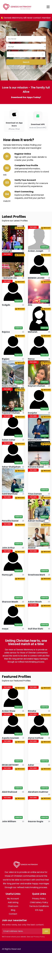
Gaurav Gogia (35, 821)
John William (9, 821)
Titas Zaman (35, 493)
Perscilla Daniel (10, 520)
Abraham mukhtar (38, 791)
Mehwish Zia (10, 277)
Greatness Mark (36, 574)
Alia (30, 304)
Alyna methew (35, 737)
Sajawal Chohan (11, 412)
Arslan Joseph (35, 250)
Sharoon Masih (10, 601)
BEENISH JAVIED (36, 277)
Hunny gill (7, 574)
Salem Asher (8, 439)
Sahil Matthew (10, 493)
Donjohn (32, 412)
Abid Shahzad (9, 791)
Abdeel (31, 547)
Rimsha (32, 710)
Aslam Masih (35, 601)
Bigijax (5, 358)
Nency (31, 358)
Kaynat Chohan (36, 385)
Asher (31, 764)
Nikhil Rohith (35, 439)
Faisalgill (7, 250)
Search (26, 62)
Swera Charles (9, 385)
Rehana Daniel (36, 466)
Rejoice (6, 331)
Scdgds (6, 304)
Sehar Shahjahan (11, 466)
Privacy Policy (39, 937)
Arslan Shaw (8, 710)
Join (46, 931)
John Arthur (8, 547)
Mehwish (32, 331)
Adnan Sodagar (36, 520)
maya (5, 628)
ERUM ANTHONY (10, 764)
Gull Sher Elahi (35, 628)
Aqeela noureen (10, 737)
